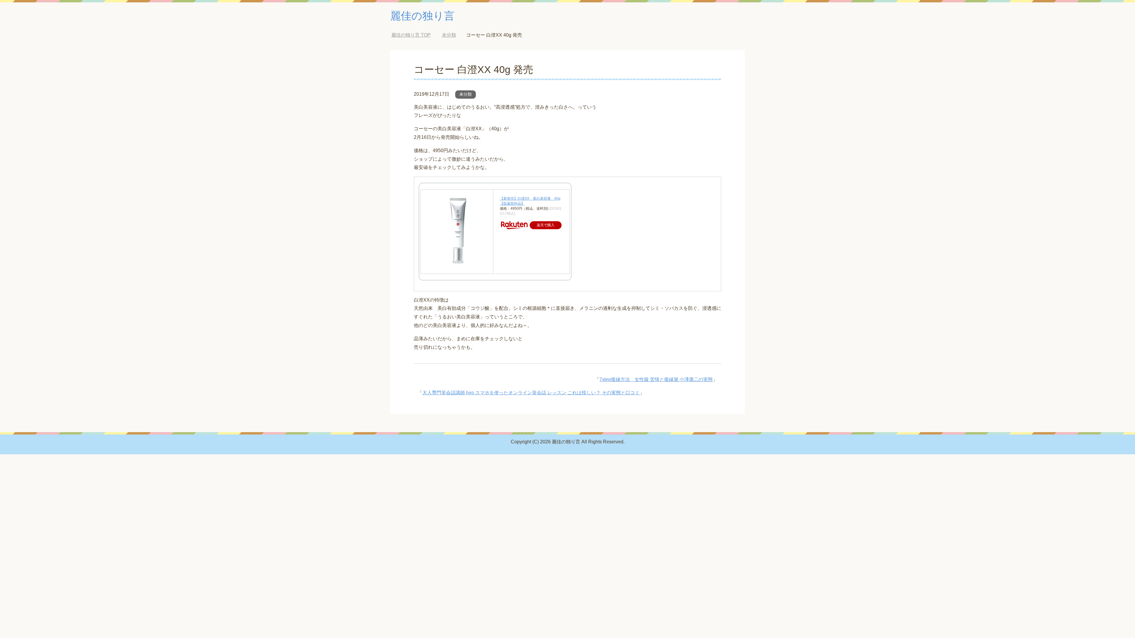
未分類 (465, 94)
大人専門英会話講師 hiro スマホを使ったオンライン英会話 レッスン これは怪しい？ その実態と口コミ (531, 392)
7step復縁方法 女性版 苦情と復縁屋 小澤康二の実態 (656, 379)
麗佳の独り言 (422, 16)
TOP (411, 35)
